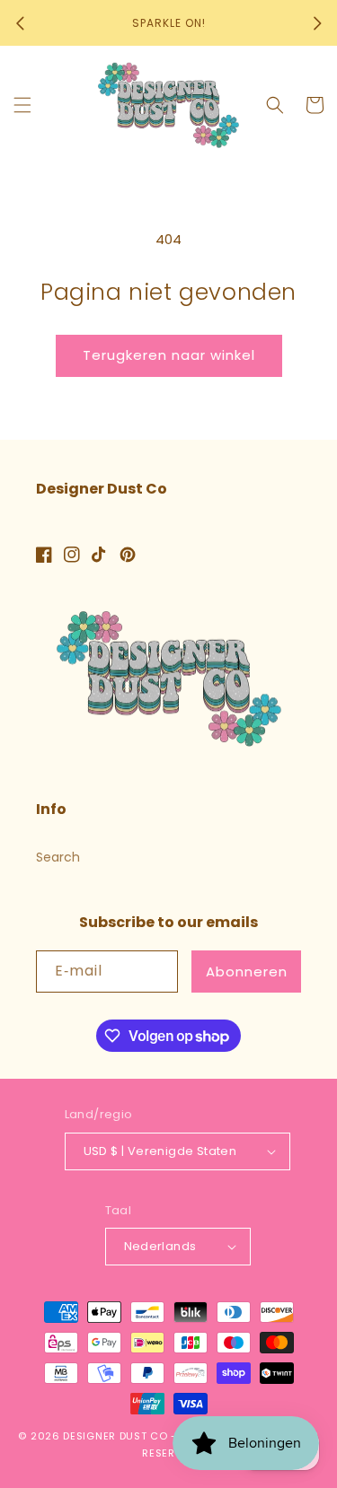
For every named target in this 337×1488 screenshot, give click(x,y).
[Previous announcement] (20, 23)
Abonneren (247, 971)
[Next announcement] (317, 23)
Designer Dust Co (115, 1436)
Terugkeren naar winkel (169, 355)
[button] (22, 105)
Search (58, 857)
